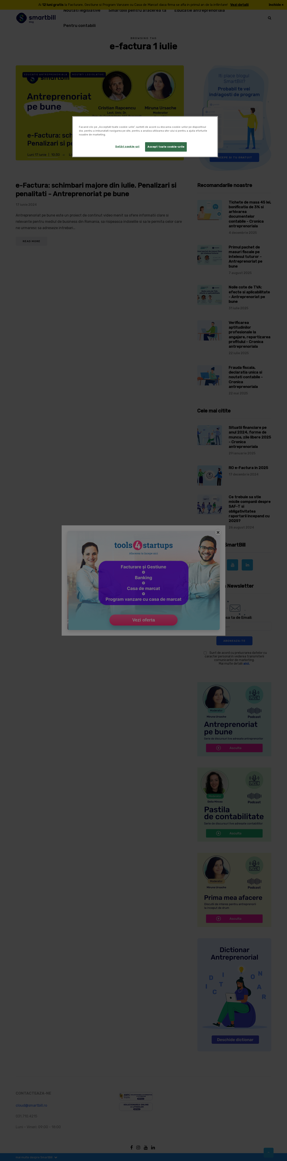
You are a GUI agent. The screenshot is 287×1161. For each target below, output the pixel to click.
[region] (145, 136)
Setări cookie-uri (127, 146)
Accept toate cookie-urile (166, 146)
